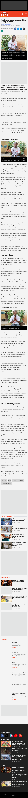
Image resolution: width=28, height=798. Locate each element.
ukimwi (14, 480)
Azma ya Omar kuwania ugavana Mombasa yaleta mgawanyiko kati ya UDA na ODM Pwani (19, 783)
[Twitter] (6, 735)
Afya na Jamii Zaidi (6, 517)
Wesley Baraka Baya (6, 483)
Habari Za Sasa (5, 578)
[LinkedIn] (21, 29)
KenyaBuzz (4, 639)
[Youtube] (16, 736)
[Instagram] (20, 735)
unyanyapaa (20, 480)
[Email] (24, 29)
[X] (18, 29)
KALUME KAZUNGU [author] (6, 24)
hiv (2, 480)
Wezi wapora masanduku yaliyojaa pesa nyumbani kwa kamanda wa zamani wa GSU (18, 743)
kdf (5, 480)
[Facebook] (15, 29)
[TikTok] (11, 736)
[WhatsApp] (2, 31)
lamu (9, 480)
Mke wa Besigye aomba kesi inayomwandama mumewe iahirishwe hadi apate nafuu (18, 769)
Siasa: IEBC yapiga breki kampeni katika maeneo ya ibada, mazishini (19, 776)
